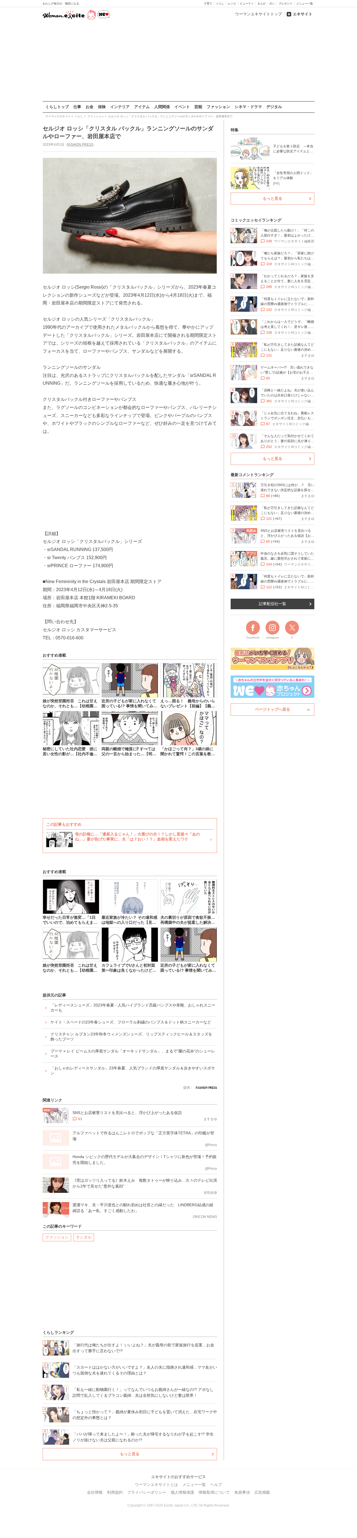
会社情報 (95, 1492)
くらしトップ (57, 106)
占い (272, 3)
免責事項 (242, 1492)
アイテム (142, 106)
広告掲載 (262, 1492)
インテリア (120, 106)
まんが (261, 3)
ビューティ (247, 3)
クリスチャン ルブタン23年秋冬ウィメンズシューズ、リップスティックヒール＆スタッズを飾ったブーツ (131, 1036)
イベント (182, 106)
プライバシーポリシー (146, 1492)
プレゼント (286, 3)
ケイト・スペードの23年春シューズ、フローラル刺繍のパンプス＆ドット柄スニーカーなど (130, 1022)
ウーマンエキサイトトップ (258, 14)
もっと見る (129, 1454)
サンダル (83, 1237)
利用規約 (115, 1492)
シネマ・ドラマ (248, 106)
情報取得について (214, 1492)
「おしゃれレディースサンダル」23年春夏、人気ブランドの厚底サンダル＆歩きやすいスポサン (132, 1070)
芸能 (198, 106)
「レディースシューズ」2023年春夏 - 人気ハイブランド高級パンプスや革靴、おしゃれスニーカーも (132, 1007)
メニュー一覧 (304, 3)
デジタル (274, 106)
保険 (102, 106)
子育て (208, 3)
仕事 (77, 106)
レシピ (232, 3)
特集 (234, 130)
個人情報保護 (182, 1492)
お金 (89, 106)
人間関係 (162, 106)
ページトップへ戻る (272, 709)
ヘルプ (216, 1484)
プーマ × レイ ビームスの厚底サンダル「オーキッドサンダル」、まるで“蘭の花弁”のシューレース (132, 1053)
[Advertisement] (178, 61)
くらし (220, 3)
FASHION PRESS (80, 145)
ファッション (218, 106)
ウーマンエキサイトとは (156, 1484)
